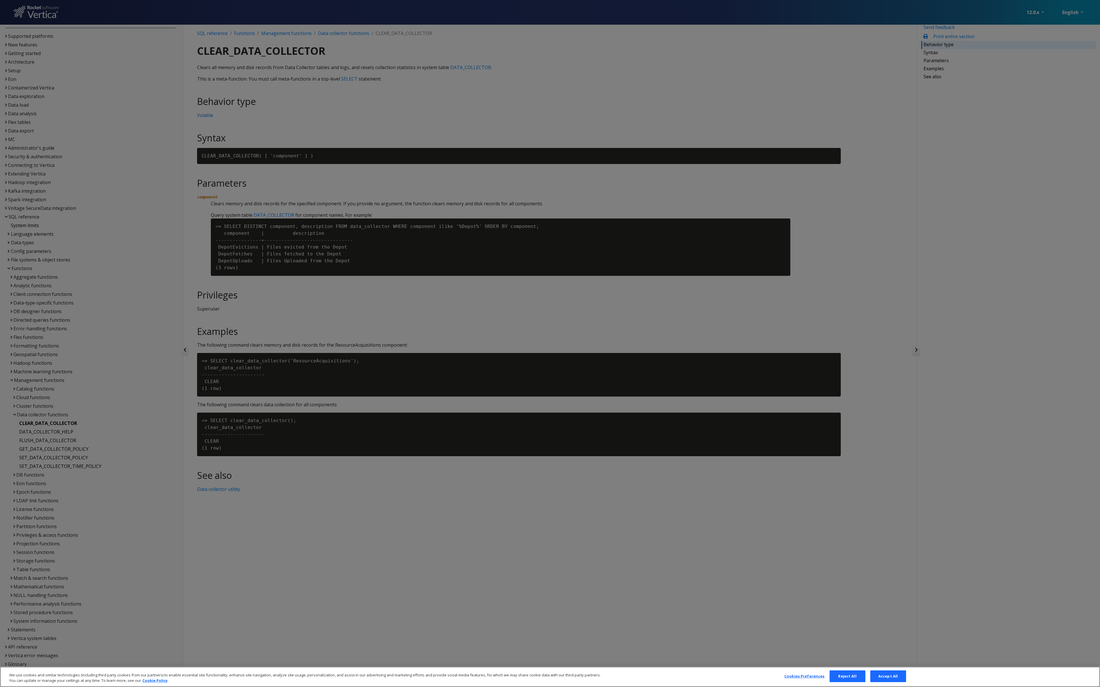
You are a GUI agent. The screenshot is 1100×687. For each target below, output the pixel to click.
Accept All (888, 676)
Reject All (847, 676)
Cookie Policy (155, 680)
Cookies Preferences (804, 676)
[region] (550, 677)
